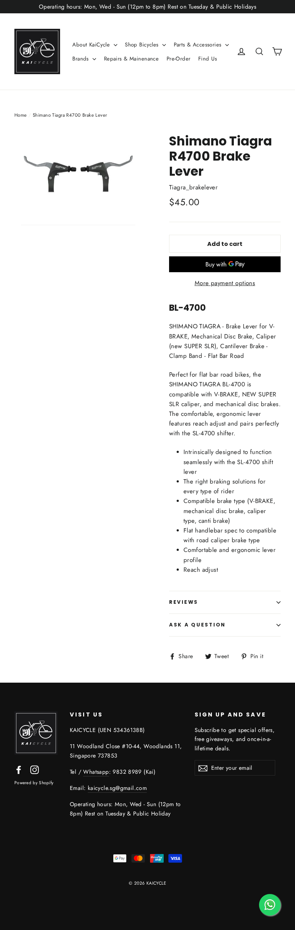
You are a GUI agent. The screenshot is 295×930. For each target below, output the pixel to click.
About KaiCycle (92, 45)
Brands (81, 59)
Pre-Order (179, 59)
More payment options (225, 283)
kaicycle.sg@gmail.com (117, 788)
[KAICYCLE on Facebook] (18, 769)
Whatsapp (96, 772)
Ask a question (197, 624)
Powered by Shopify (33, 783)
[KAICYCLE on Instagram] (34, 769)
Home (20, 115)
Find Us (207, 59)
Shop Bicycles (142, 45)
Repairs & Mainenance (131, 59)
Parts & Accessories (199, 45)
